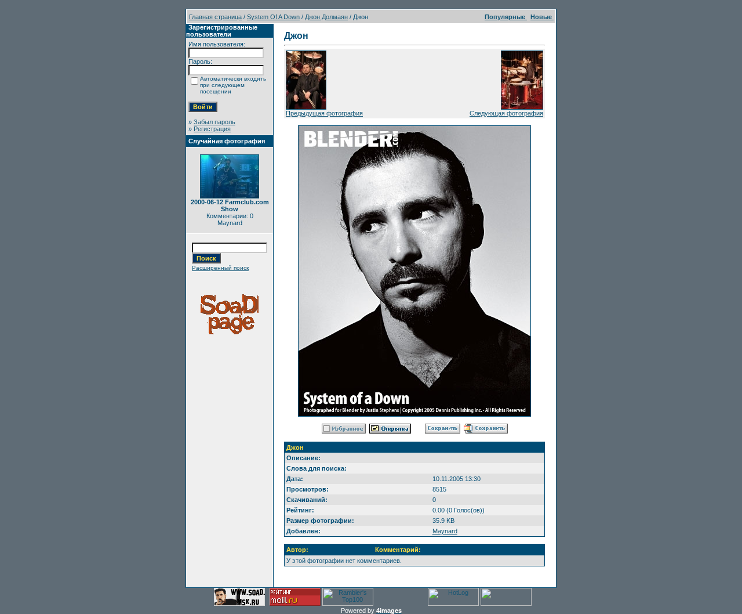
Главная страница (215, 16)
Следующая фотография (506, 113)
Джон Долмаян (326, 16)
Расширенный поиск (220, 268)
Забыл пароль (214, 121)
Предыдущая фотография (324, 113)
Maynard (444, 531)
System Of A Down (273, 16)
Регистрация (212, 128)
